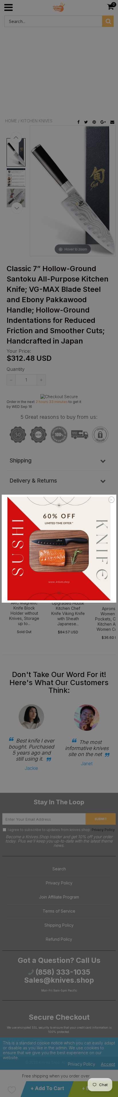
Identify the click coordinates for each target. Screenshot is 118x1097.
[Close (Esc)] (111, 499)
